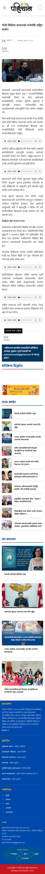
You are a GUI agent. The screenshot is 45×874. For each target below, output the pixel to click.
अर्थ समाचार (9, 812)
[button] (4, 7)
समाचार (8, 799)
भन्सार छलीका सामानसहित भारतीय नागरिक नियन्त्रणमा (21, 651)
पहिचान (9, 40)
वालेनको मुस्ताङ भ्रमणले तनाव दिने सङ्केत (19, 612)
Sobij (31, 871)
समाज (7, 803)
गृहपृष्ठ (7, 795)
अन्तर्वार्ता (8, 808)
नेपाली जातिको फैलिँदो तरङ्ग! (15, 574)
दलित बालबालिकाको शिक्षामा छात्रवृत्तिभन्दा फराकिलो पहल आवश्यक (21, 691)
